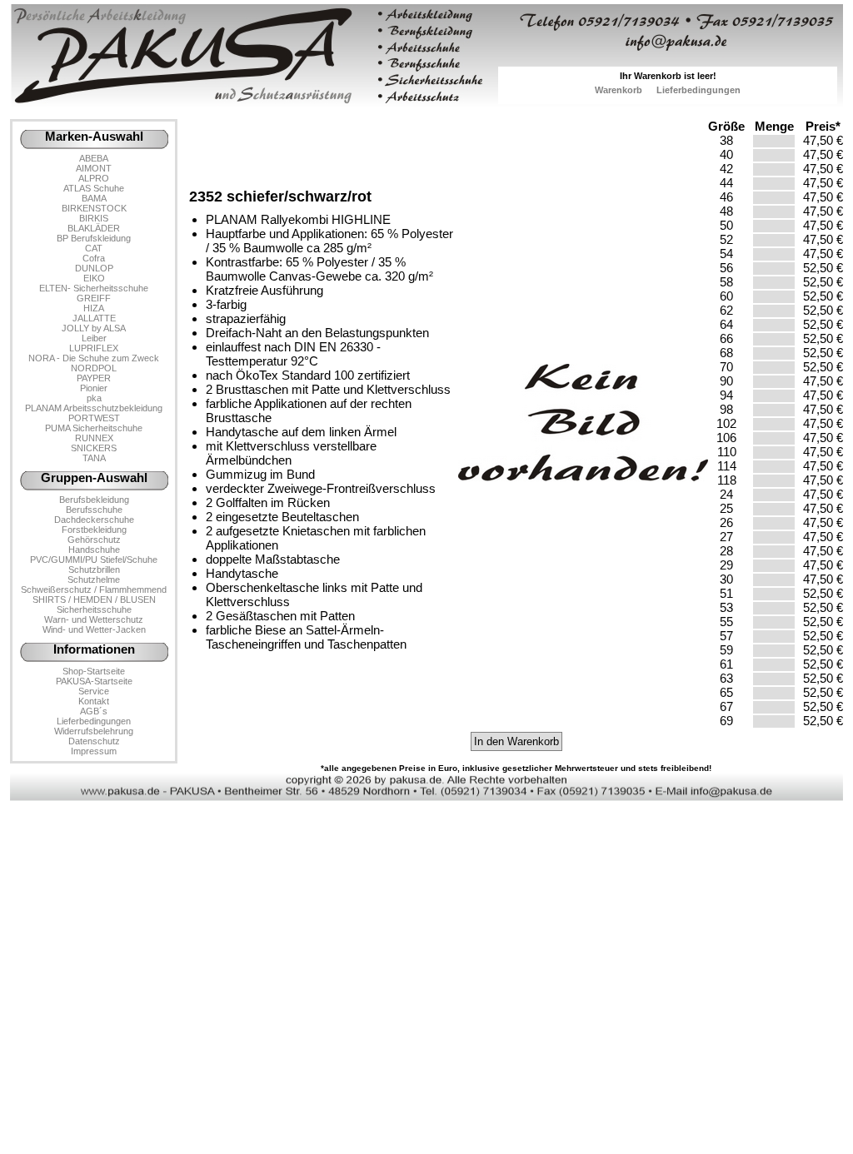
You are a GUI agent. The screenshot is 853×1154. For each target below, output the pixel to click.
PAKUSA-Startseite (94, 681)
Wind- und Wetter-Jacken (94, 629)
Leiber (94, 338)
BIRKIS (93, 218)
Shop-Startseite (93, 671)
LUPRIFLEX (93, 348)
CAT (93, 248)
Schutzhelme (93, 579)
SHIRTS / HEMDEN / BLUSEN (94, 599)
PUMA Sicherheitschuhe (93, 428)
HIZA (93, 308)
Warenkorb (618, 90)
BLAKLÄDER (93, 228)
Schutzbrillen (94, 570)
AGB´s (93, 711)
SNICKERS (94, 448)
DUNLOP (94, 268)
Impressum (94, 751)
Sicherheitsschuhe (94, 609)
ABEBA (93, 158)
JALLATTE (94, 318)
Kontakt (93, 701)
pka (94, 398)
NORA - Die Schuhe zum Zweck (93, 358)
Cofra (93, 258)
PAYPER (94, 378)
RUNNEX (94, 438)
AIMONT (94, 168)
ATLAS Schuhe (93, 188)
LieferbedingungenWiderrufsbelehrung (93, 726)
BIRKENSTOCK (94, 208)
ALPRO (93, 178)
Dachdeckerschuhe (94, 520)
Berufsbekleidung (94, 500)
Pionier (93, 388)
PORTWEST (94, 418)
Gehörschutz (94, 540)
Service (93, 691)
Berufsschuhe (94, 510)
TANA (94, 458)
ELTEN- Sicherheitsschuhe (93, 288)
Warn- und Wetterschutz (93, 619)
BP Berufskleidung (94, 238)
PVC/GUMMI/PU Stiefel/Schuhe (93, 560)
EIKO (94, 278)
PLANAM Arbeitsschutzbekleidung (93, 408)
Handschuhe (94, 550)
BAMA (94, 198)
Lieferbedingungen (698, 90)
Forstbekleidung (94, 530)
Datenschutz (94, 741)
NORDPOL (94, 368)
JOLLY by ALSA (94, 328)
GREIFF (94, 298)
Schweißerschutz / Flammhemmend (94, 589)
